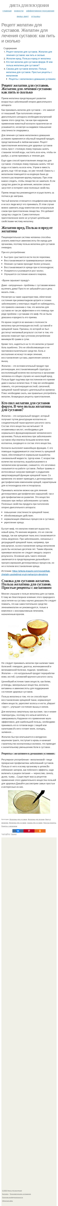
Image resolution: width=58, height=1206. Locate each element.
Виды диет (23, 16)
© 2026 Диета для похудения (12, 1191)
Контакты (5, 1194)
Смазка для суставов (34, 823)
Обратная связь (7, 1201)
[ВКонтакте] (17, 831)
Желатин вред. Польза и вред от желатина (28, 58)
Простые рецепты (49, 823)
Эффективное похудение (40, 10)
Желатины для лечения (36, 819)
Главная (7, 10)
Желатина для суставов (17, 823)
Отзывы (35, 16)
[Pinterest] (29, 831)
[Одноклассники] (39, 831)
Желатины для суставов (18, 819)
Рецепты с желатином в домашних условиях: (32, 79)
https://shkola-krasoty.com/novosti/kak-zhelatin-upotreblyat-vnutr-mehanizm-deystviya (25, 572)
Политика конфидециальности (12, 1197)
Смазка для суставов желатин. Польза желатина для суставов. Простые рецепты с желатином (29, 72)
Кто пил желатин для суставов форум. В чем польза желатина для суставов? (29, 63)
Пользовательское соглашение (20, 1194)
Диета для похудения (29, 5)
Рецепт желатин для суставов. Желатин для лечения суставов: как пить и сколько (29, 53)
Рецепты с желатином (9, 826)
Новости (19, 10)
